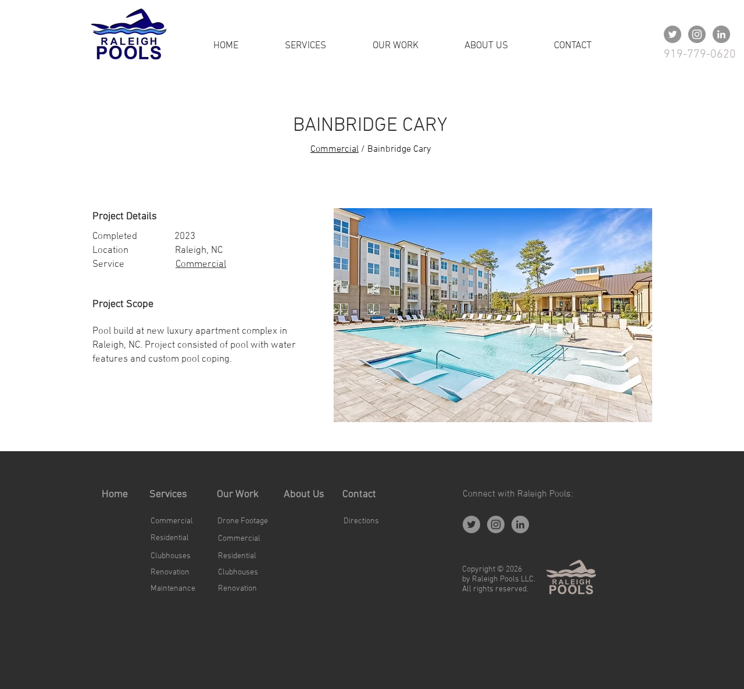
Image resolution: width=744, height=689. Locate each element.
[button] (493, 315)
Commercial (334, 149)
